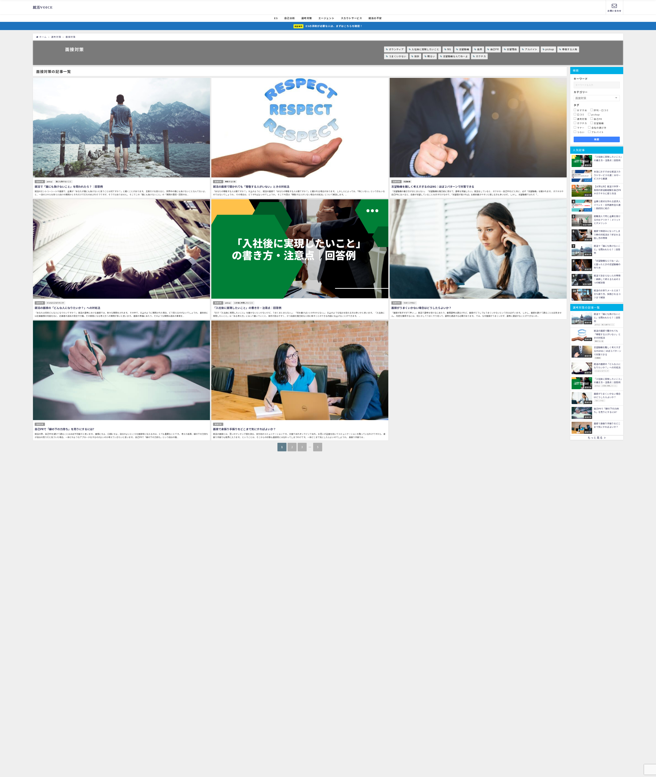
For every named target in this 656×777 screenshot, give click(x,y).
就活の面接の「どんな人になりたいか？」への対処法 (67, 308)
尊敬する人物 (569, 49)
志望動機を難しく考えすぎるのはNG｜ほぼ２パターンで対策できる (432, 186)
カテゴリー (581, 92)
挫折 (416, 56)
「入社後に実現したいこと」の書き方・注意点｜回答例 (247, 308)
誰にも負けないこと (63, 181)
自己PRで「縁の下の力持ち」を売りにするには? (64, 429)
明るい (431, 56)
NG (449, 49)
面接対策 (39, 181)
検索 (596, 139)
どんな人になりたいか (55, 303)
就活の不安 (375, 18)
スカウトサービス (351, 18)
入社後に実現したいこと (425, 49)
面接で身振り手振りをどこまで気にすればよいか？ (244, 429)
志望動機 (464, 49)
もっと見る (595, 437)
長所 (479, 49)
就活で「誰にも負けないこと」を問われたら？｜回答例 (69, 186)
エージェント (326, 18)
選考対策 (306, 18)
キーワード (581, 78)
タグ (576, 105)
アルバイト (531, 49)
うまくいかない (397, 56)
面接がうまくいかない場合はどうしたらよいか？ (421, 308)
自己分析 (289, 18)
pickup (549, 49)
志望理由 (512, 49)
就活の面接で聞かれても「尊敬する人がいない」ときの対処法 (251, 186)
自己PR (494, 49)
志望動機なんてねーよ (455, 56)
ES (276, 18)
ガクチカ (481, 56)
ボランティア (396, 49)
